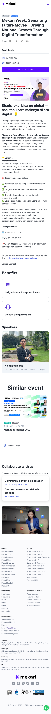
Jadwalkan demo (12, 496)
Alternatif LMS (32, 580)
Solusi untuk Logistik (35, 574)
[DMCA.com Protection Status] (38, 692)
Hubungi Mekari (33, 597)
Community (5, 611)
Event (3, 605)
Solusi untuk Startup (35, 551)
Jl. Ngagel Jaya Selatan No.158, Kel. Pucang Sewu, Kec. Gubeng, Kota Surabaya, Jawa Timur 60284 (24, 652)
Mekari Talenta (7, 551)
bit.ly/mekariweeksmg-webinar (22, 258)
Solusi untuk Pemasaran (36, 569)
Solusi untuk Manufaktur (36, 571)
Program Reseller (33, 605)
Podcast (4, 608)
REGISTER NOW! (25, 69)
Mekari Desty (6, 571)
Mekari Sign (6, 560)
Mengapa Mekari (7, 622)
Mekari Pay (5, 580)
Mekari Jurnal (6, 554)
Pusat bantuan (32, 594)
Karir (8, 628)
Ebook (3, 600)
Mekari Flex (5, 577)
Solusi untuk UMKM (34, 554)
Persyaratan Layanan (9, 634)
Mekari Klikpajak (7, 569)
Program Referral (33, 603)
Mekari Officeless (8, 566)
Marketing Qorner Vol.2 (17, 429)
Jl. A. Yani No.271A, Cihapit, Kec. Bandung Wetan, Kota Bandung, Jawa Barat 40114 (24, 660)
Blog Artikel (5, 597)
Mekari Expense (7, 563)
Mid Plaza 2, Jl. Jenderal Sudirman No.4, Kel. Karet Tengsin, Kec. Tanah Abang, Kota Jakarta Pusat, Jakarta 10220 (25, 644)
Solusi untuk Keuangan (35, 563)
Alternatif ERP (32, 577)
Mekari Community (34, 600)
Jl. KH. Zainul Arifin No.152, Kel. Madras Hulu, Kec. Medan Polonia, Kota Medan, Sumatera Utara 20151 (25, 668)
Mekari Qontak (7, 557)
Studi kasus (5, 594)
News (3, 603)
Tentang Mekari (7, 619)
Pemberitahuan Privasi (10, 631)
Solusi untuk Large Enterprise (38, 557)
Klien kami (5, 625)
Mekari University (8, 574)
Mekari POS (6, 586)
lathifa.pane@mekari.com (16, 484)
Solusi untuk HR (33, 560)
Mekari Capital (7, 583)
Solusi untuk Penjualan (35, 566)
